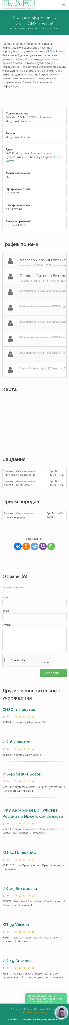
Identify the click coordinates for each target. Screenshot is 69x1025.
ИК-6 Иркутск (16, 741)
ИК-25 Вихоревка (19, 888)
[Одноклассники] (26, 546)
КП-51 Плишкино (19, 852)
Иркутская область (29, 28)
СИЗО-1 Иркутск (18, 709)
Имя (5, 597)
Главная (12, 28)
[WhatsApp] (51, 546)
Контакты (53, 1009)
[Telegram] (34, 546)
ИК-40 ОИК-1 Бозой (22, 774)
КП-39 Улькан (15, 924)
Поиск (28, 1009)
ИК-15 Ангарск (17, 960)
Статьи (40, 1009)
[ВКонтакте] (18, 546)
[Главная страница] (18, 5)
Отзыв (6, 625)
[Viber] (43, 546)
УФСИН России (55, 51)
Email (5, 610)
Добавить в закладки (35, 1012)
